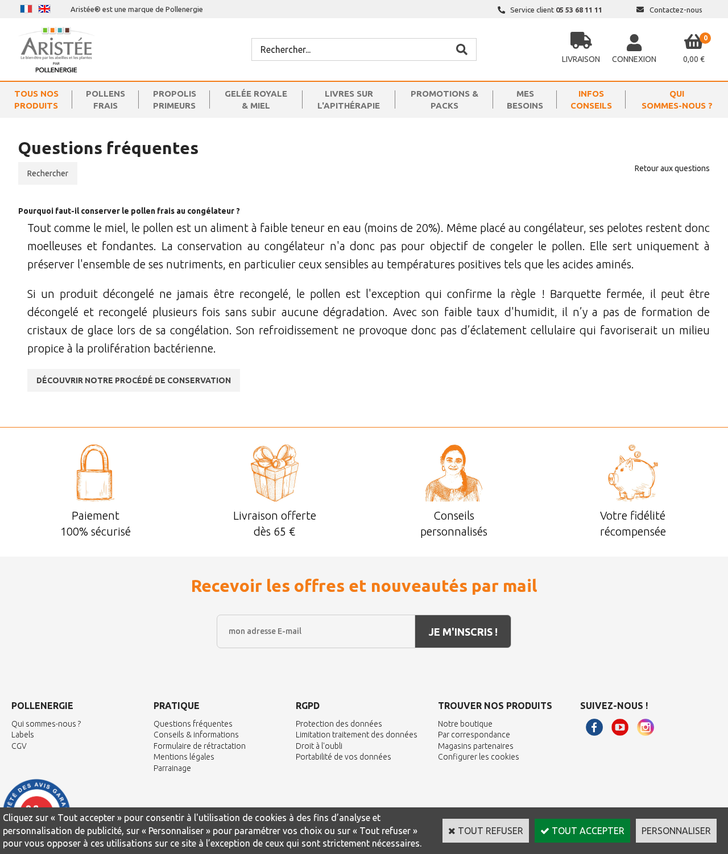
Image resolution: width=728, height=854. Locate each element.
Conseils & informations (196, 734)
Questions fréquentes (193, 723)
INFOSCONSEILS (591, 99)
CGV (19, 746)
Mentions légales (184, 756)
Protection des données (339, 723)
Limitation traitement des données (356, 734)
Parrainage (172, 768)
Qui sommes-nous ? (46, 723)
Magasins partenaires (476, 746)
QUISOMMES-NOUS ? (677, 99)
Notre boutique (465, 723)
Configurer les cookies (478, 756)
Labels (22, 734)
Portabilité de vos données (343, 756)
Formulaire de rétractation (200, 746)
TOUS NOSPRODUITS (36, 99)
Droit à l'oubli (319, 746)
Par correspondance (474, 734)
